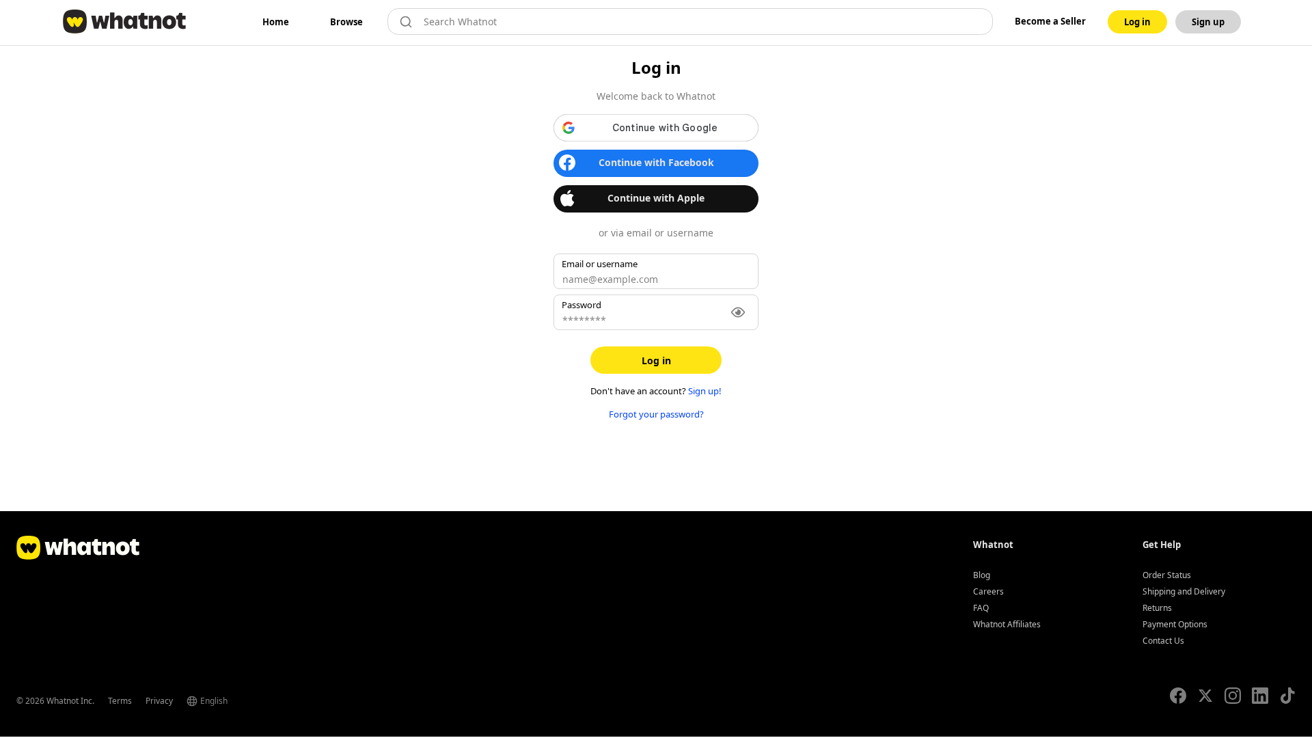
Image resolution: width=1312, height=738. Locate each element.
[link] (275, 21)
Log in (656, 360)
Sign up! (705, 391)
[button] (656, 127)
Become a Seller (1050, 21)
